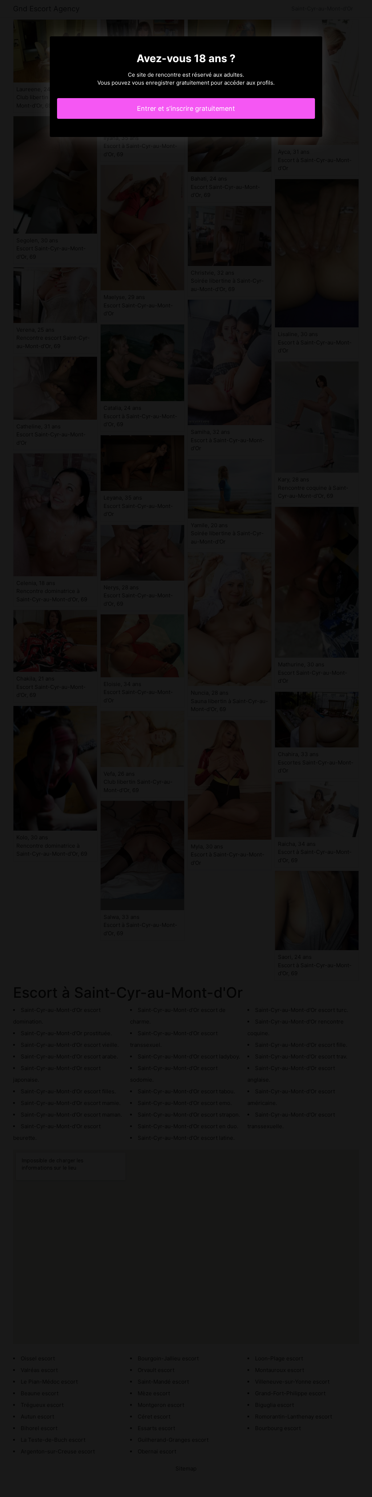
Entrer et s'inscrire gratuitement (186, 108)
